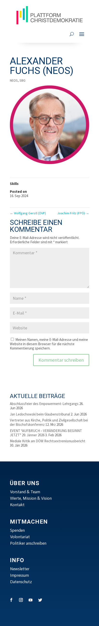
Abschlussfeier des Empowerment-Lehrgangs (44, 403)
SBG (22, 80)
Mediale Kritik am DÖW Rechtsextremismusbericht (47, 441)
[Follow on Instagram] (21, 600)
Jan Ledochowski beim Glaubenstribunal (40, 414)
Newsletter (19, 568)
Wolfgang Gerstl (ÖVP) (28, 213)
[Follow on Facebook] (11, 600)
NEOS (14, 80)
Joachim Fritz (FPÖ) (73, 213)
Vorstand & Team (25, 491)
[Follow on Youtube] (30, 600)
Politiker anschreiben (28, 543)
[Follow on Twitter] (40, 600)
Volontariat (20, 536)
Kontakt (17, 504)
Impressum (19, 575)
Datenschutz (21, 581)
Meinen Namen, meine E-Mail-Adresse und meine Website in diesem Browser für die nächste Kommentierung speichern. (49, 343)
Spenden (17, 530)
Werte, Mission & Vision (31, 498)
